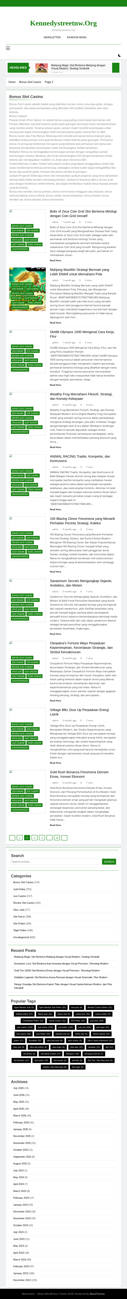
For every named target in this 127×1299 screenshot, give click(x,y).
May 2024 (18, 1177)
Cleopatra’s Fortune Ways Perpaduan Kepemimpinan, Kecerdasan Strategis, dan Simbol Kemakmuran (81, 647)
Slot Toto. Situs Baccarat (100, 1060)
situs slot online (38, 1047)
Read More (55, 260)
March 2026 (19, 1115)
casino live (83, 1014)
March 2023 (19, 1259)
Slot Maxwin (21, 1060)
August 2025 (20, 1163)
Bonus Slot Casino (22, 225)
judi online (45, 1027)
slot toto (77, 1060)
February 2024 (21, 1197)
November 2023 (22, 1218)
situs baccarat (55, 1040)
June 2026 (18, 1095)
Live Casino (33, 230)
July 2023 (18, 1232)
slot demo (29, 1054)
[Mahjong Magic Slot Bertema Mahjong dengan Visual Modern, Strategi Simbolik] (41, 69)
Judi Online (17, 230)
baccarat (76, 1007)
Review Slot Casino (22, 235)
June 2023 (18, 1239)
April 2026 (18, 1108)
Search (109, 861)
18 (57, 837)
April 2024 (18, 1184)
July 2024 (18, 1170)
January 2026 (20, 1129)
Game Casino (57, 1021)
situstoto (94, 1047)
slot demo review (50, 1054)
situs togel (58, 1047)
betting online (24, 1014)
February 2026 (21, 1122)
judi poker (65, 1027)
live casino (24, 1034)
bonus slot (64, 1014)
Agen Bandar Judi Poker (52, 1007)
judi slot (84, 1027)
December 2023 (22, 1211)
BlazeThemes (97, 1293)
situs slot (18, 1047)
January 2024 (20, 1204)
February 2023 (21, 1266)
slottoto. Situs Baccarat (54, 1067)
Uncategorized (20, 249)
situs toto (76, 1047)
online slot (81, 1034)
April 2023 (18, 1252)
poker (18, 1040)
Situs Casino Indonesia (100, 1040)
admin (55, 222)
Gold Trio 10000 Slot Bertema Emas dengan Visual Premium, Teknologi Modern (57, 970)
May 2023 (18, 1245)
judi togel (102, 1027)
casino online (102, 1014)
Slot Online (18, 244)
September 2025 (22, 1156)
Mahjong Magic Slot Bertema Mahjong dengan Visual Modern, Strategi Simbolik (78, 67)
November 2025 (22, 1143)
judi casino (24, 1027)
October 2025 (20, 1149)
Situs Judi (16, 239)
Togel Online (34, 244)
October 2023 (20, 1225)
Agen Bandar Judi (24, 1007)
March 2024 (19, 1191)
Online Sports (101, 1034)
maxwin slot (62, 1034)
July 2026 (18, 1088)
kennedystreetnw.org (63, 23)
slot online (41, 1060)
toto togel (78, 1067)
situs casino (75, 1040)
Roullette (35, 1040)
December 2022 (22, 1280)
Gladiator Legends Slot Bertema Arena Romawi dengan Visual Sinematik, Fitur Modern (60, 977)
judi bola (97, 1021)
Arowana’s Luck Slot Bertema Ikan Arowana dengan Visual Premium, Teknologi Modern (61, 963)
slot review (60, 1060)
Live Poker (43, 1034)
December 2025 (22, 1136)
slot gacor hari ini (94, 1054)
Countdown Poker (33, 1021)
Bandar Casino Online (100, 1007)
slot (109, 1047)
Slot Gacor (31, 239)
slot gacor (72, 1054)
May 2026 (18, 1101)
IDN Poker (78, 1021)
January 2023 (20, 1273)
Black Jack (45, 1014)
